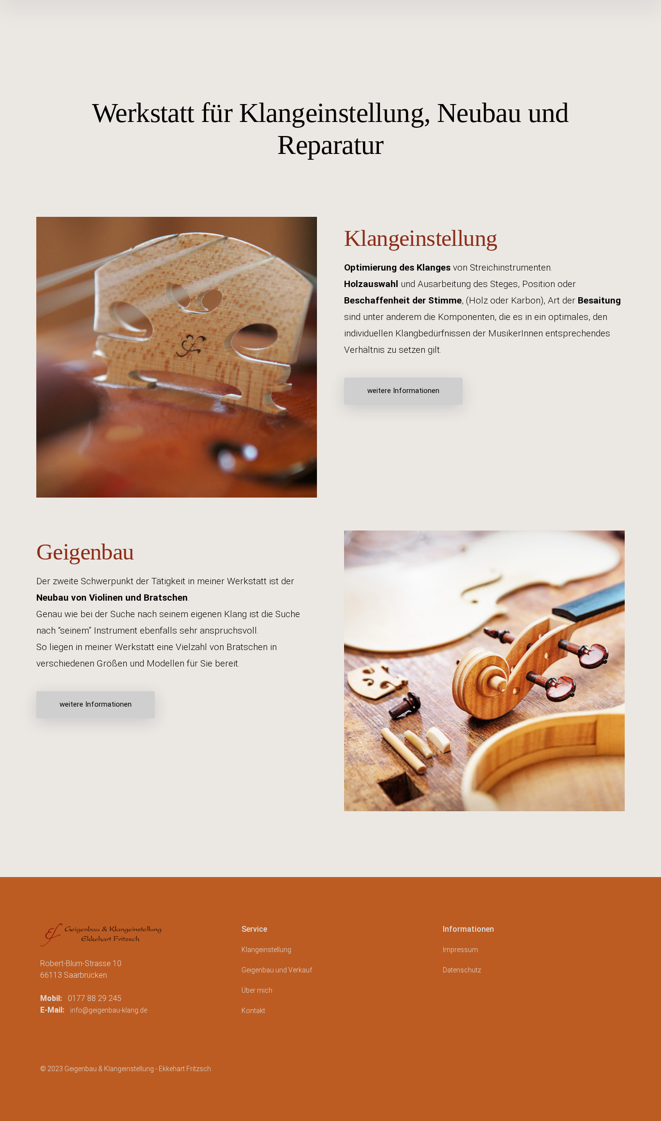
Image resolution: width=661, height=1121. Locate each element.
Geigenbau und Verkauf (276, 970)
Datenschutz (462, 970)
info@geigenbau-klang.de (108, 1010)
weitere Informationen (403, 390)
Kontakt (253, 1011)
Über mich (256, 990)
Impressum (460, 950)
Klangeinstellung (266, 950)
